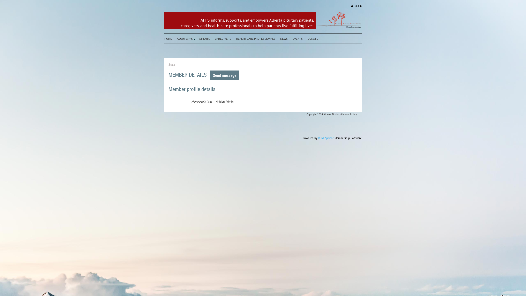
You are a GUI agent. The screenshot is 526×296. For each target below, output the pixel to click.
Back (171, 64)
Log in (358, 6)
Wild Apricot (326, 138)
